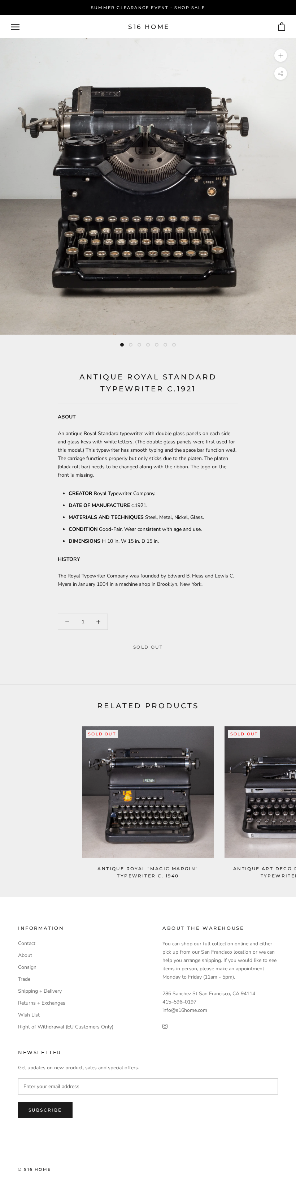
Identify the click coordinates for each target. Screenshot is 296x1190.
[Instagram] (164, 1026)
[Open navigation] (15, 27)
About (25, 955)
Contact (26, 943)
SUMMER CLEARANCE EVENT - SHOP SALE (148, 7)
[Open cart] (281, 27)
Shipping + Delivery (40, 991)
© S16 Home (34, 1169)
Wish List (29, 1014)
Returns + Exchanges (41, 1003)
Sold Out (148, 647)
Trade (24, 979)
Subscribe (45, 1110)
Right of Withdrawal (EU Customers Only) (65, 1026)
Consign (27, 967)
